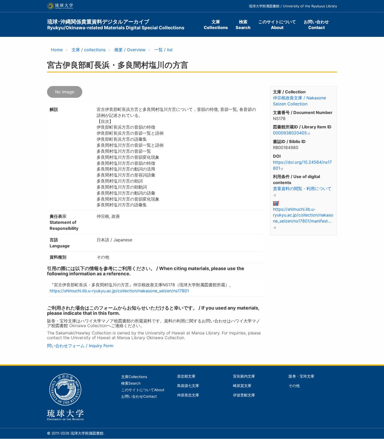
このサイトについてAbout (277, 24)
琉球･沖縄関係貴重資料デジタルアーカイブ (115, 24)
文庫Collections (216, 24)
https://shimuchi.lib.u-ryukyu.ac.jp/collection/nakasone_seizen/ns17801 (119, 290)
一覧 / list (163, 49)
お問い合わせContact (316, 24)
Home (57, 49)
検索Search (243, 24)
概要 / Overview (130, 49)
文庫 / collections (89, 49)
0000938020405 (290, 132)
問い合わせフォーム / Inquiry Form (80, 345)
